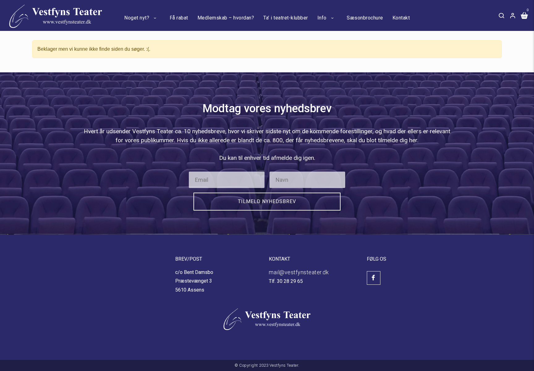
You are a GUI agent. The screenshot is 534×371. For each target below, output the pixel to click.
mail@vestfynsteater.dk (298, 272)
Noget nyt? (136, 18)
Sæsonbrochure (365, 18)
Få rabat (179, 18)
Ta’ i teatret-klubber (285, 18)
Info (322, 18)
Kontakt (401, 18)
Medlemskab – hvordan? (225, 18)
